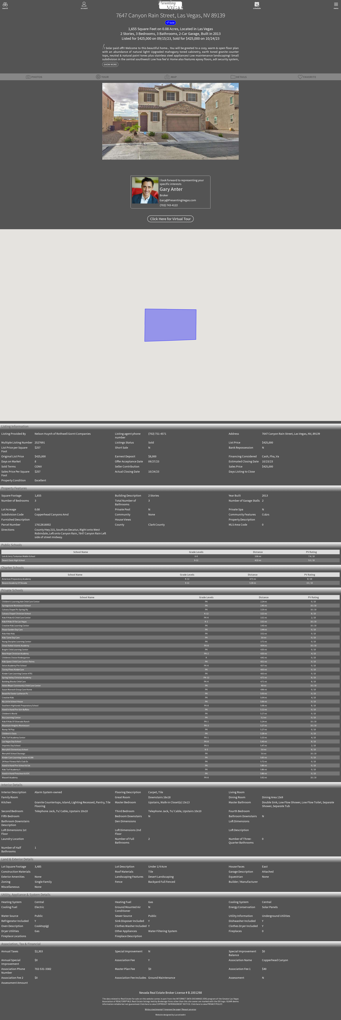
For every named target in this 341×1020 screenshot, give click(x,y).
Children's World (9, 713)
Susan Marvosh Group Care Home (17, 689)
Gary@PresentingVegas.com (178, 200)
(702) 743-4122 (169, 205)
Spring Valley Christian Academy (16, 677)
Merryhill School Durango (13, 753)
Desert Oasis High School (13, 560)
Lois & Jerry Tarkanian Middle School (18, 556)
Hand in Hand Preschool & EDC (16, 773)
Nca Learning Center (11, 717)
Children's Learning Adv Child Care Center (21, 601)
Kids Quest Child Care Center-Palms (18, 661)
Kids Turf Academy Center (13, 737)
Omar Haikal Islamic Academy (15, 645)
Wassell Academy (10, 777)
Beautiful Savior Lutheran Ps (15, 693)
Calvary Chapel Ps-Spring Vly (15, 609)
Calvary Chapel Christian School (16, 613)
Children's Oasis (9, 733)
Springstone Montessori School (16, 605)
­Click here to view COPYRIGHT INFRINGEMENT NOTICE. (165, 1004)
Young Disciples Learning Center (16, 641)
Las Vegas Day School (11, 741)
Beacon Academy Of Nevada (14, 583)
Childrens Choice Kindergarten (16, 657)
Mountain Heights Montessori (15, 725)
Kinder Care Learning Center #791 (17, 673)
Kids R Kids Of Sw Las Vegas (14, 621)
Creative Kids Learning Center (15, 625)
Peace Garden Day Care (12, 629)
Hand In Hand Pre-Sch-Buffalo (15, 709)
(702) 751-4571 (157, 434)
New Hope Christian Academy (15, 653)
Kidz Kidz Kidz (8, 633)
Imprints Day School (11, 745)
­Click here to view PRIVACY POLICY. (206, 1004)
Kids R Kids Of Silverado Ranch (15, 721)
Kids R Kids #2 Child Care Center (16, 617)
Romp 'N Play (8, 729)
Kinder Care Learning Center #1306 (17, 757)
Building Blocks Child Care (14, 681)
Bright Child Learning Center (15, 649)
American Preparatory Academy (16, 579)
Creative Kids (8, 697)
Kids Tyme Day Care (11, 637)
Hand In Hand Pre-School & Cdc (16, 765)
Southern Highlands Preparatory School (20, 705)
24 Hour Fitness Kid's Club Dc (15, 761)
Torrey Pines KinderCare (13, 669)
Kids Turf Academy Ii (11, 769)
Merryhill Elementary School (15, 749)
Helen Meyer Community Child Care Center (21, 685)
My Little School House (12, 701)
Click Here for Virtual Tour (170, 218)
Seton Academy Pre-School (14, 665)
